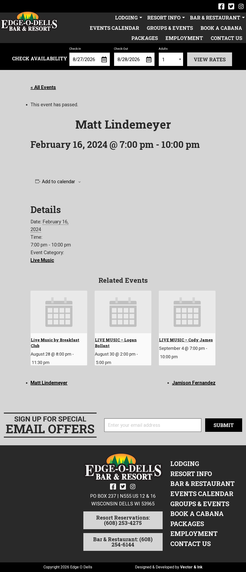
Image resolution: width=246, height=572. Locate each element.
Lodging (126, 17)
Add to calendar (58, 181)
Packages (144, 38)
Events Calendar (114, 28)
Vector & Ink (191, 567)
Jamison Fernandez (193, 383)
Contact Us (226, 38)
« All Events (43, 87)
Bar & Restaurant (215, 17)
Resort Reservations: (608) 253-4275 (123, 520)
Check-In (75, 48)
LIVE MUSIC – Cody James (186, 339)
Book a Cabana (221, 28)
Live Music (42, 260)
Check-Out (121, 48)
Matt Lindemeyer (49, 383)
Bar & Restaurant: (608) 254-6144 (123, 542)
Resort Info (163, 17)
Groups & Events (170, 28)
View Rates (210, 59)
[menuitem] (127, 18)
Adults (163, 48)
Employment (184, 38)
